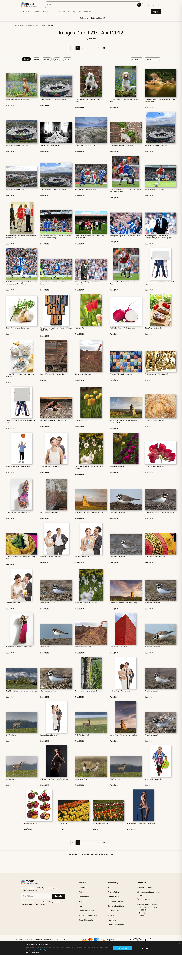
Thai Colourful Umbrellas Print (155, 557)
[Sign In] (158, 4)
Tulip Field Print (63, 823)
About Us (82, 883)
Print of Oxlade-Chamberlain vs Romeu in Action (124, 283)
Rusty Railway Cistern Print (49, 513)
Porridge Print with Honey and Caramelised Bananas (20, 375)
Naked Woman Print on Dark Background (54, 779)
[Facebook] (145, 941)
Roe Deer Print (11, 735)
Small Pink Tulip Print (117, 466)
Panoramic (67, 59)
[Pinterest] (150, 941)
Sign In (155, 12)
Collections (47, 12)
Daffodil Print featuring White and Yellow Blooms (89, 467)
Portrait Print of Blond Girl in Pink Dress (19, 647)
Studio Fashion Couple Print (49, 466)
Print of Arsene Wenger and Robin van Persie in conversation (21, 237)
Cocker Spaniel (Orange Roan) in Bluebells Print (124, 100)
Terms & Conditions (116, 906)
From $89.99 (10, 105)
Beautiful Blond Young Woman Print (18, 513)
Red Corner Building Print (118, 647)
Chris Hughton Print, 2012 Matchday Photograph (87, 283)
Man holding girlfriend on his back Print (53, 420)
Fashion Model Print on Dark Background (141, 823)
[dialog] (91, 948)
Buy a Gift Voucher (86, 920)
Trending (71, 12)
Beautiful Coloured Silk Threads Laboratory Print (20, 558)
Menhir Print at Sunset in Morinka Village (89, 513)
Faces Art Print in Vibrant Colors (121, 374)
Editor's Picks (59, 12)
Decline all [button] (144, 948)
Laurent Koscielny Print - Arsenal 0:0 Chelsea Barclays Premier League (55, 237)
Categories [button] (27, 12)
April (43, 25)
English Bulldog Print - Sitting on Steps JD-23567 (89, 100)
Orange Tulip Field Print (100, 823)
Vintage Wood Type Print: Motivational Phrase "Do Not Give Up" (56, 329)
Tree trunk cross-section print (155, 420)
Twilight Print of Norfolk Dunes (85, 145)
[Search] (139, 5)
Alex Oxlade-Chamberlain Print (85, 189)
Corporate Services (86, 911)
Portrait (36, 59)
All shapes (26, 59)
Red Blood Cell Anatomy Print (155, 466)
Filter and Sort (97, 18)
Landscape (47, 59)
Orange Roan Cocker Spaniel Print (121, 145)
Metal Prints (113, 915)
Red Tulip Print (80, 328)
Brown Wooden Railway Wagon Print (53, 374)
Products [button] (88, 12)
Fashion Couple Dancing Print (50, 735)
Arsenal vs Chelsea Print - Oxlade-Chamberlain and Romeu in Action (125, 190)
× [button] (179, 943)
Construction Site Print (83, 374)
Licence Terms (114, 911)
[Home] (30, 4)
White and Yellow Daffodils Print (86, 603)
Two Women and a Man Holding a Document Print (21, 421)
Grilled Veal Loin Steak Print (154, 328)
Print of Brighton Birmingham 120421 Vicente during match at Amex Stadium (21, 283)
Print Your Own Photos (88, 915)
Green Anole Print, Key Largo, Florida (87, 691)
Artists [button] (37, 12)
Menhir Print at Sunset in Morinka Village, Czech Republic (124, 421)
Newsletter (112, 920)
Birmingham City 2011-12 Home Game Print (125, 236)
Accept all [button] (123, 948)
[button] (68, 952)
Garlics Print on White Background (17, 328)
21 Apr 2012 (50, 25)
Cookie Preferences (116, 925)
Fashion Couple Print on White (50, 557)
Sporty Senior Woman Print (154, 779)
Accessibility (113, 883)
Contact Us (83, 887)
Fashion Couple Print (82, 557)
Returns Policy (113, 897)
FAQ (109, 887)
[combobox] (91, 5)
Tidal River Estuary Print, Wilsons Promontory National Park (160, 100)
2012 (38, 25)
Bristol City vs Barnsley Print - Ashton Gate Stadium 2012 (89, 237)
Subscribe (58, 896)
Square (57, 59)
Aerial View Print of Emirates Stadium (53, 99)
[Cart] (153, 4)
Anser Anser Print (81, 779)
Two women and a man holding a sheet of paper (159, 283)
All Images (32, 25)
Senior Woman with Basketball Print (18, 466)
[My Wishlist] (148, 4)
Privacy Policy (113, 892)
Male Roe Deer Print (82, 735)
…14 (103, 48)
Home (26, 25)
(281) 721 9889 (145, 887)
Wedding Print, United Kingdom (51, 145)
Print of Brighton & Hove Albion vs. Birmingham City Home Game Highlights (158, 237)
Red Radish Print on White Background (123, 328)
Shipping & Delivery (115, 901)
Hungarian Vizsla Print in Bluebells (17, 99)
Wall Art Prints (19, 25)
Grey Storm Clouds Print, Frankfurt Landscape (21, 691)
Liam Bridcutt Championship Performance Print (54, 283)
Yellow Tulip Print (81, 420)
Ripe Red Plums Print (30, 823)
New (79, 12)
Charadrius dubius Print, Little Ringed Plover (159, 513)
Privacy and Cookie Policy (38, 950)
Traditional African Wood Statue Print (157, 374)
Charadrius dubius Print (118, 513)
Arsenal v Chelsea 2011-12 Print (155, 189)
